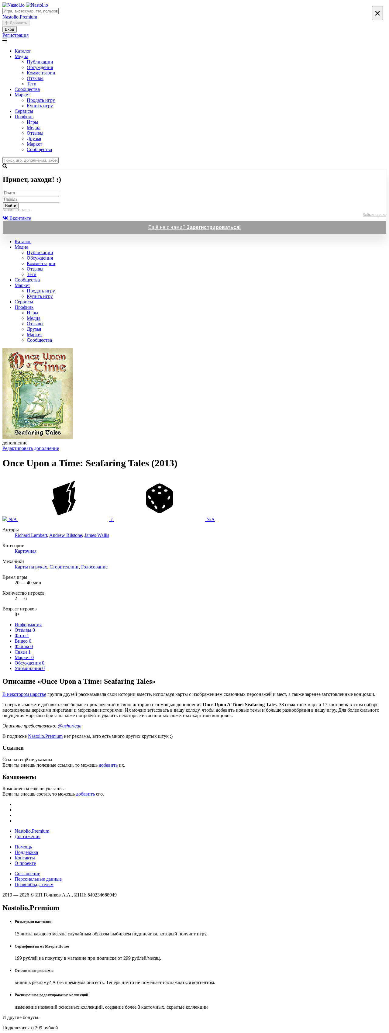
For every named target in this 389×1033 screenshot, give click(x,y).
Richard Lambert (31, 535)
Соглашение (27, 873)
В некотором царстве (24, 694)
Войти (10, 205)
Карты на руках (31, 566)
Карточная (25, 551)
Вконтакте (19, 218)
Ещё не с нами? (194, 227)
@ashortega (69, 725)
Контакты (25, 857)
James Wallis (96, 535)
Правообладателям (34, 884)
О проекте (25, 863)
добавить (108, 765)
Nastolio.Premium (45, 736)
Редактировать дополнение (30, 448)
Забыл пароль (374, 214)
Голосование (94, 566)
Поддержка (26, 852)
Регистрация (15, 35)
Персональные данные (38, 879)
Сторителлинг (64, 566)
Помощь (23, 846)
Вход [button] (9, 29)
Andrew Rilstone (65, 535)
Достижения (27, 836)
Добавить (18, 23)
